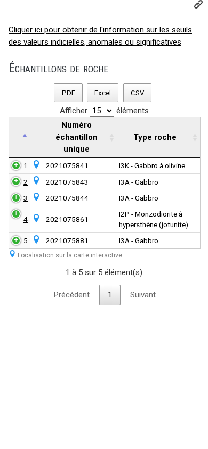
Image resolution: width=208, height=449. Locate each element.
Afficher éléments (104, 110)
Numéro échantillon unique (76, 137)
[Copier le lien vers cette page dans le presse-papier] (198, 4)
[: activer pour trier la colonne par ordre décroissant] (19, 137)
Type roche (155, 137)
